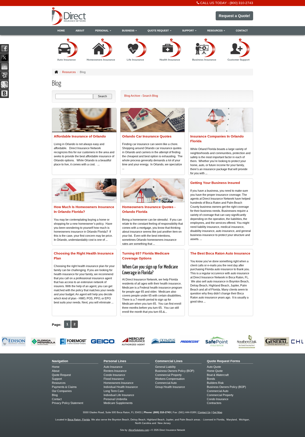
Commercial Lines (169, 361)
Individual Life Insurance (119, 395)
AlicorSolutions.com (138, 430)
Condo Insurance (114, 374)
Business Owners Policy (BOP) (174, 370)
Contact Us (204, 412)
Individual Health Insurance (121, 386)
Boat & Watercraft (218, 374)
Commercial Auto (166, 382)
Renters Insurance (115, 370)
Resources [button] (215, 30)
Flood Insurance (114, 378)
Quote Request (61, 374)
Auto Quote (214, 366)
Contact (242, 30)
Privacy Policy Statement (67, 403)
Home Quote (215, 370)
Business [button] (128, 30)
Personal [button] (102, 30)
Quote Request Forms (223, 361)
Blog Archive (132, 95)
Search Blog (150, 95)
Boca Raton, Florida (79, 419)
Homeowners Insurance (118, 382)
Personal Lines (115, 361)
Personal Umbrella (115, 399)
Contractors (214, 403)
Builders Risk (215, 382)
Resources (69, 72)
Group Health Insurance (170, 386)
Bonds (211, 378)
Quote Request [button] (159, 30)
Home (61, 30)
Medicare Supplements (118, 403)
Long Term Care (114, 391)
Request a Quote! (234, 16)
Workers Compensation (170, 378)
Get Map (217, 412)
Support (57, 378)
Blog (55, 395)
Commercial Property (168, 374)
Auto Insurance (113, 366)
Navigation (60, 361)
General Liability (165, 366)
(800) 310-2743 (241, 3)
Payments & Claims (64, 386)
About (80, 30)
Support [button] (188, 30)
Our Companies (62, 391)
